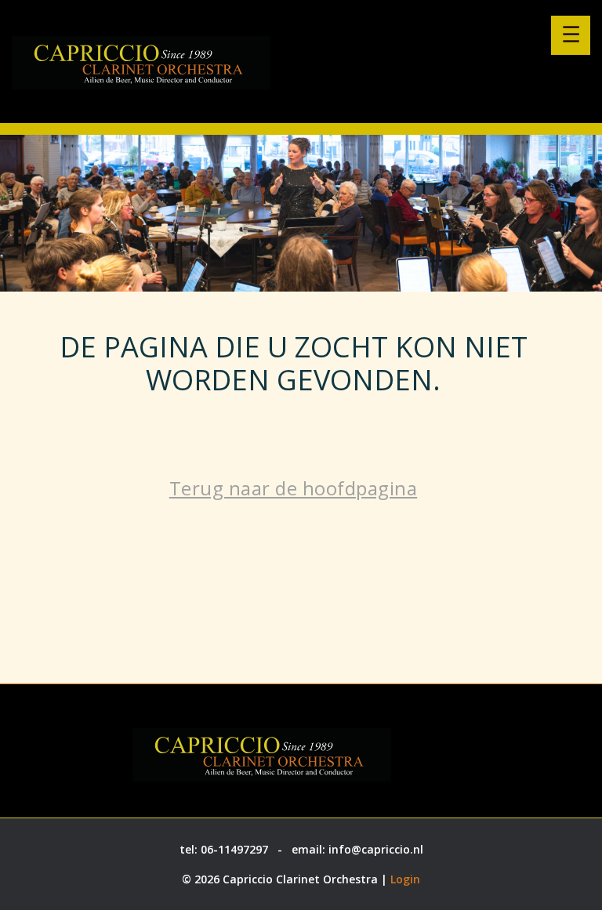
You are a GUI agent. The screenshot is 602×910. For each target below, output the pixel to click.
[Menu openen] (570, 35)
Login (405, 879)
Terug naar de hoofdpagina (293, 488)
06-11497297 (234, 849)
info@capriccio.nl (375, 849)
